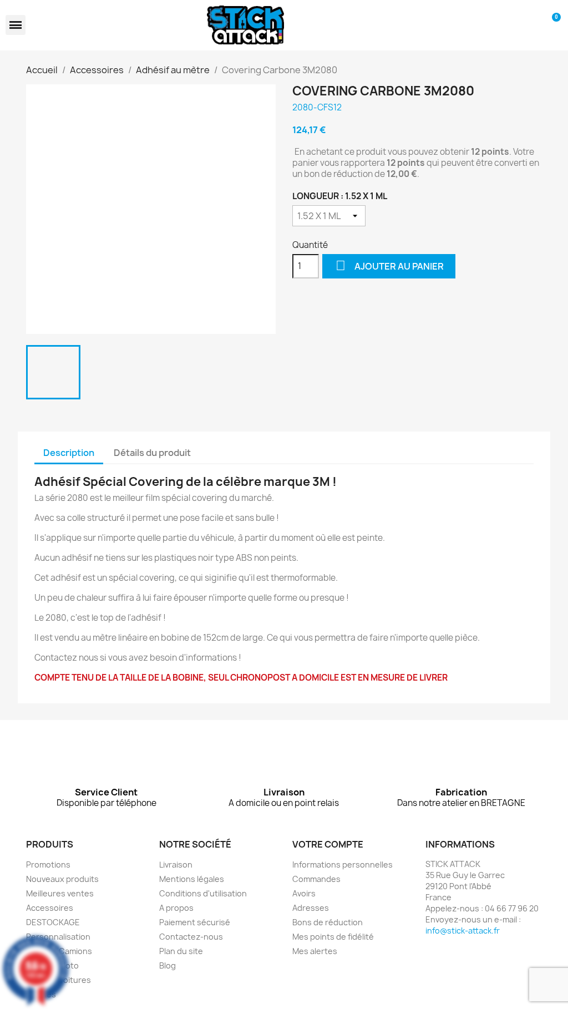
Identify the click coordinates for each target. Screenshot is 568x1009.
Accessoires (49, 907)
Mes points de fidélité (333, 936)
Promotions (48, 864)
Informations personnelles (342, 864)
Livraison (175, 864)
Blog (167, 965)
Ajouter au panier (390, 265)
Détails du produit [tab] (152, 453)
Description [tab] (68, 453)
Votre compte (327, 844)
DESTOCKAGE (53, 922)
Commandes (316, 879)
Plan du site (181, 951)
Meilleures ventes (60, 893)
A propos (176, 907)
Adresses (310, 907)
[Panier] (552, 25)
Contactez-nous (191, 936)
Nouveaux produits (62, 879)
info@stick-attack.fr (462, 930)
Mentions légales (191, 879)
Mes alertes (314, 951)
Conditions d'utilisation (203, 893)
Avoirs (304, 893)
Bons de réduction (327, 922)
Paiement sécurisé (194, 922)
